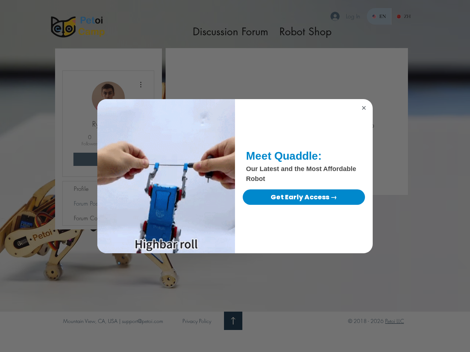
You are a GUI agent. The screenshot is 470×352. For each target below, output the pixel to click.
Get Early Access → (304, 197)
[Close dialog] (364, 108)
